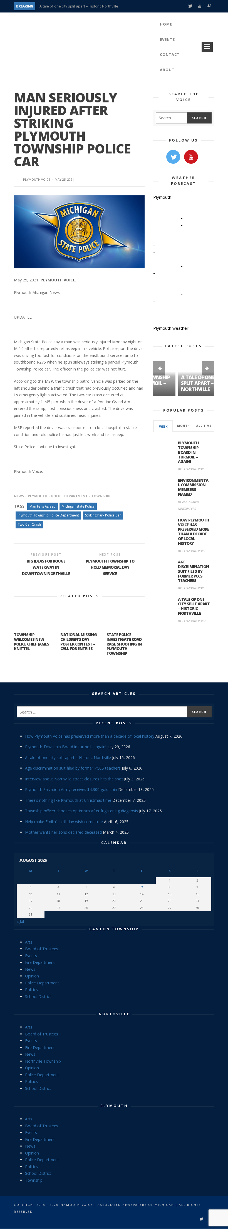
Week (163, 427)
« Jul (20, 921)
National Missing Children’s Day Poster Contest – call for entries (78, 641)
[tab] (163, 426)
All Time (203, 426)
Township (100, 496)
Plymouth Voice (36, 179)
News (19, 496)
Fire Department (40, 962)
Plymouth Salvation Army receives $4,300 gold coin (71, 789)
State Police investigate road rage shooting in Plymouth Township (124, 644)
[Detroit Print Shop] (183, 653)
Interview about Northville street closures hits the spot (74, 779)
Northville (114, 1013)
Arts (28, 942)
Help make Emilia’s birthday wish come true (64, 821)
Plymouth (37, 496)
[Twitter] (190, 6)
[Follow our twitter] (173, 157)
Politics (31, 989)
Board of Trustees (41, 948)
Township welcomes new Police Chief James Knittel (31, 641)
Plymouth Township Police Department (48, 515)
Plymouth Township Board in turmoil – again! (188, 452)
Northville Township (43, 1061)
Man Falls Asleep (42, 506)
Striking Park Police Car (103, 515)
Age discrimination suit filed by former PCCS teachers (193, 571)
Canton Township (114, 928)
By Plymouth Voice (192, 469)
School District (38, 996)
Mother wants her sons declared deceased (63, 832)
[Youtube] (200, 6)
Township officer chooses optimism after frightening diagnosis (81, 810)
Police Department (69, 496)
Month (183, 426)
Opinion (32, 976)
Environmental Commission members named (193, 487)
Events (31, 955)
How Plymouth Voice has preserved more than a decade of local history (193, 531)
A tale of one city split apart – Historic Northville (78, 6)
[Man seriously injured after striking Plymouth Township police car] (79, 231)
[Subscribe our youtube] (191, 157)
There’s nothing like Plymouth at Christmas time (68, 800)
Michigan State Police (78, 506)
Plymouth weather (171, 328)
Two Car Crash (29, 524)
